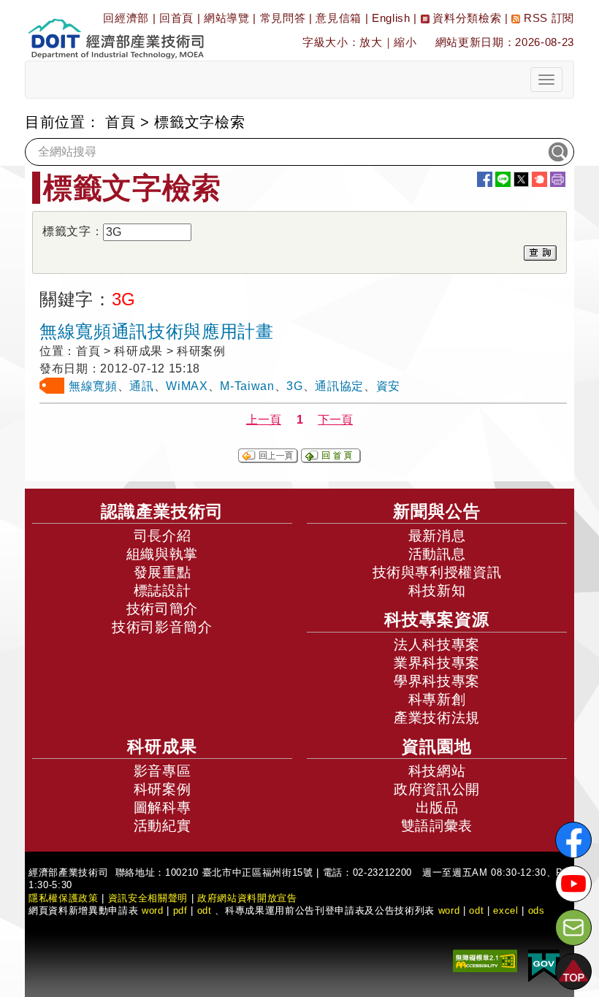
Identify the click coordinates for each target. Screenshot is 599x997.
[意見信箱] (573, 927)
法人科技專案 (437, 644)
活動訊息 (437, 554)
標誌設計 (162, 590)
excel (505, 910)
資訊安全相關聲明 (148, 898)
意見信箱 (339, 18)
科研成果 (162, 746)
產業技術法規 (437, 717)
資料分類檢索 (466, 18)
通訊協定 (339, 386)
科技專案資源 (436, 619)
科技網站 (437, 771)
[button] (573, 971)
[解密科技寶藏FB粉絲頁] (573, 840)
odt (204, 910)
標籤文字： (72, 231)
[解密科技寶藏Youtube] (573, 884)
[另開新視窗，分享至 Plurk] (539, 179)
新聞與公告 (437, 511)
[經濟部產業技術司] (116, 29)
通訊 (141, 386)
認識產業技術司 (162, 511)
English (391, 18)
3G (294, 386)
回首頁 (176, 18)
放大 (370, 42)
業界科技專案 (437, 663)
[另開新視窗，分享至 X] (521, 179)
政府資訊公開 (437, 789)
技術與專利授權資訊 (437, 572)
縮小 (405, 42)
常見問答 (283, 18)
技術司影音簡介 (162, 627)
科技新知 (437, 590)
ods (536, 910)
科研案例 (162, 789)
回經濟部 (126, 18)
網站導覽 (227, 18)
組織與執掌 (162, 554)
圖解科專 (162, 807)
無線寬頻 (93, 386)
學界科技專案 (437, 681)
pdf (180, 910)
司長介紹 (162, 535)
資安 (388, 386)
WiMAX (186, 386)
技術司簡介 (162, 608)
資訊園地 (437, 746)
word (449, 910)
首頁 (120, 122)
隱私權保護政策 (63, 898)
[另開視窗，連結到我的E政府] (544, 965)
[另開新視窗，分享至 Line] (503, 179)
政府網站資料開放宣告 (247, 898)
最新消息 (437, 535)
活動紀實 (162, 825)
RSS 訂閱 (547, 18)
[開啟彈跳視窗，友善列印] (558, 179)
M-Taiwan (247, 386)
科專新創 (437, 699)
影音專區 (162, 771)
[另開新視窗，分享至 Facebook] (485, 179)
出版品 (437, 807)
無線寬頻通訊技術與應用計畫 (156, 331)
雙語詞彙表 (437, 825)
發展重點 (162, 572)
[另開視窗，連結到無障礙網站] (485, 960)
